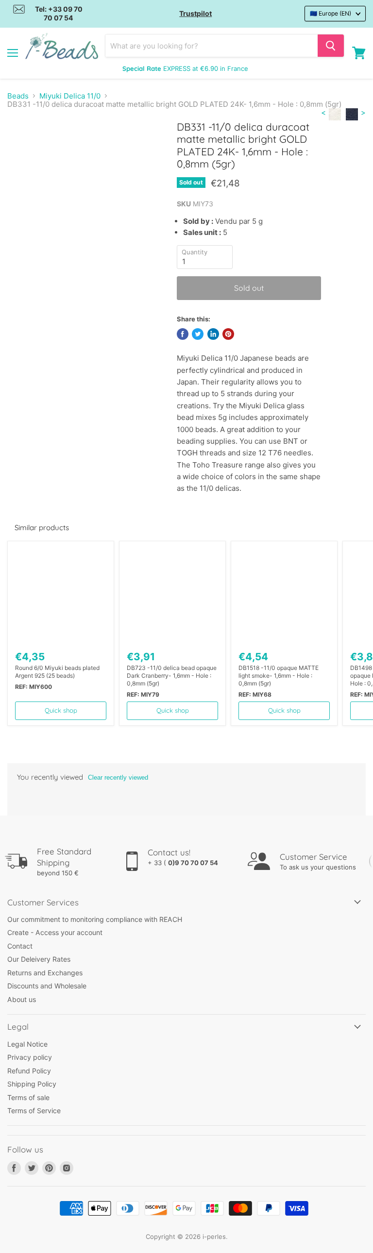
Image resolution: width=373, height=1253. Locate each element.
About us (21, 999)
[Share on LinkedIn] (213, 334)
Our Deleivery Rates (38, 959)
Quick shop (61, 710)
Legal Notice (27, 1044)
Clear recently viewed (118, 777)
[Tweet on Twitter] (197, 334)
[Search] (331, 45)
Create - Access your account (54, 932)
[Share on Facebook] (182, 334)
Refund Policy (29, 1071)
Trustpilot (195, 13)
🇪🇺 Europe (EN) (330, 13)
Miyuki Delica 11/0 (70, 96)
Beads (18, 96)
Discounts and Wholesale (46, 986)
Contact (20, 946)
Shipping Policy (31, 1084)
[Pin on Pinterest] (228, 334)
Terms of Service (34, 1110)
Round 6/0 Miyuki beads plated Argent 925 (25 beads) (57, 671)
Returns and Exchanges (45, 973)
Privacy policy (29, 1057)
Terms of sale (28, 1097)
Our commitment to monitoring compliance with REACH (94, 919)
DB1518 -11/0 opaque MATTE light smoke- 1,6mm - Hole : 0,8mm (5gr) (278, 675)
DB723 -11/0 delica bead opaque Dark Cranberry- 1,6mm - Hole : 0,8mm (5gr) (172, 675)
